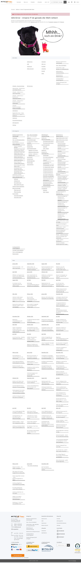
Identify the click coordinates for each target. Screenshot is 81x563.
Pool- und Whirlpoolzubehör (18, 139)
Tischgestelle (44, 188)
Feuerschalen (15, 193)
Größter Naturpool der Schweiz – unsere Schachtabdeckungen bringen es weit (32, 339)
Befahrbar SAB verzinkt (33, 152)
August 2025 (44, 263)
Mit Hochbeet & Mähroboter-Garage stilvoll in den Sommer (33, 432)
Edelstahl (45, 146)
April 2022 (44, 334)
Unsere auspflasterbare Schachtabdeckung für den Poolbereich (62, 388)
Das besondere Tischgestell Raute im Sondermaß (62, 343)
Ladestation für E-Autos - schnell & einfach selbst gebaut (32, 417)
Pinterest (62, 22)
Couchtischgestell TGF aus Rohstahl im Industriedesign (19, 386)
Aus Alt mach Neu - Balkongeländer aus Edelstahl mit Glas (60, 284)
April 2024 (58, 280)
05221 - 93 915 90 (18, 524)
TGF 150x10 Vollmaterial (48, 157)
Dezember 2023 (59, 294)
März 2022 (58, 334)
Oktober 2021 (15, 378)
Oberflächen (15, 110)
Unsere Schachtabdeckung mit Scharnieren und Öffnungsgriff (32, 387)
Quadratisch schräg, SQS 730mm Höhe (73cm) (19, 153)
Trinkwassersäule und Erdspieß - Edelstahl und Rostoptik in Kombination (47, 417)
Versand (26, 557)
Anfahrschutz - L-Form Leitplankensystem (61, 228)
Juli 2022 (58, 324)
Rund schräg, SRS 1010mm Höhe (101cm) (19, 162)
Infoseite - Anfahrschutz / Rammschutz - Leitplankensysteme (18, 97)
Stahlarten (15, 118)
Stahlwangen (46, 155)
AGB (28, 64)
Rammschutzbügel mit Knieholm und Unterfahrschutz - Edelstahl (62, 198)
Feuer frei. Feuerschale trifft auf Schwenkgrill (62, 405)
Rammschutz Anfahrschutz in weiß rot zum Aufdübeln (47, 320)
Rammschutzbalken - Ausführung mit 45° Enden (61, 243)
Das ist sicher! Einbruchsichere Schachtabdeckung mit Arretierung (32, 299)
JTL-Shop (74, 560)
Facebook (51, 22)
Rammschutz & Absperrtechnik (59, 75)
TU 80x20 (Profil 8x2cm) (48, 172)
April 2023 (15, 324)
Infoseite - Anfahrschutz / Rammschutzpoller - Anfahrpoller (18, 102)
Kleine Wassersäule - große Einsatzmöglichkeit (62, 461)
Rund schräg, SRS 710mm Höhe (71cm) (19, 166)
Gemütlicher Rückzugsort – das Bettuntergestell (62, 416)
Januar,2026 (15, 263)
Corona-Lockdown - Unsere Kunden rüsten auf (62, 421)
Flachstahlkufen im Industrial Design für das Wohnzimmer (18, 357)
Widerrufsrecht (30, 68)
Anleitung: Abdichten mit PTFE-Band (18, 492)
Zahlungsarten (16, 122)
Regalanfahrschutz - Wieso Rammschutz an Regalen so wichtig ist (18, 114)
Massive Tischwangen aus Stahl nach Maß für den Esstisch (61, 276)
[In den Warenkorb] (68, 545)
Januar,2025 (29, 271)
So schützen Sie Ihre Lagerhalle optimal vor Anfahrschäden (17, 284)
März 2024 (15, 294)
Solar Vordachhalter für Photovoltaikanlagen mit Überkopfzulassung (32, 276)
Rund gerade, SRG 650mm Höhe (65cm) (18, 172)
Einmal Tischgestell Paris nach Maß (61, 446)
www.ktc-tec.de (34, 22)
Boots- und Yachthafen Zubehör (32, 137)
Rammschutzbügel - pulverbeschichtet (62, 163)
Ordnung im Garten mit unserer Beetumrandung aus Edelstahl (48, 388)
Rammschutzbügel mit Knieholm (61, 174)
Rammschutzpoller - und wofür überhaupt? (18, 267)
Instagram (55, 22)
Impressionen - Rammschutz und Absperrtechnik (19, 89)
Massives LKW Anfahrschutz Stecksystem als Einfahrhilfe (47, 298)
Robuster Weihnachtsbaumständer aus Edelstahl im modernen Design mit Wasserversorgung (62, 311)
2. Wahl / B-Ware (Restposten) (59, 240)
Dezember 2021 (45, 352)
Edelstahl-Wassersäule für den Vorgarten (61, 412)
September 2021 (30, 378)
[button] (47, 2)
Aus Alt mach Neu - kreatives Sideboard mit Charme (19, 338)
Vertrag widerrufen (18, 555)
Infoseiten (44, 68)
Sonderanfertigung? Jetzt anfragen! (61, 83)
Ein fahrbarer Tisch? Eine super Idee (32, 426)
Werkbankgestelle (31, 160)
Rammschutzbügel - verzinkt (62, 166)
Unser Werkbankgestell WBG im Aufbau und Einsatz (19, 412)
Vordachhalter (30, 159)
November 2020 (45, 463)
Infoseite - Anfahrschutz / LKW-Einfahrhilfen (18, 92)
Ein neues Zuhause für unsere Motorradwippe (17, 488)
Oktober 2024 (44, 271)
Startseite (44, 61)
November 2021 (59, 352)
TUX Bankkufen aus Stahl (48, 165)
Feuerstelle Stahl (17, 197)
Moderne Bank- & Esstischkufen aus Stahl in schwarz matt (32, 363)
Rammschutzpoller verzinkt (62, 147)
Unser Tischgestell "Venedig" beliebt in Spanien (48, 343)
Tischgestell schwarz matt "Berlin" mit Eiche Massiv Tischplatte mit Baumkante (47, 329)
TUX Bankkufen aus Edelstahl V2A (47, 163)
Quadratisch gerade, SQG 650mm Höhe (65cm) (19, 159)
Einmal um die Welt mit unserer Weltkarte (32, 382)
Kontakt (43, 71)
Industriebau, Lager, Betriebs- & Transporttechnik (62, 68)
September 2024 (59, 271)
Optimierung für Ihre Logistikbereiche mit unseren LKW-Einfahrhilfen (48, 382)
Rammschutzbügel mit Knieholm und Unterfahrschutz (61, 193)
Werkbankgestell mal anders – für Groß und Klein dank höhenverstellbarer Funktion (19, 391)
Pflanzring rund (17, 190)
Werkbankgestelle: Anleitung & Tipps (62, 431)
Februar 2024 (30, 294)
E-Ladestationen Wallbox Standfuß (32, 142)
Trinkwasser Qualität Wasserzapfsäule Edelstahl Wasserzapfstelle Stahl (18, 176)
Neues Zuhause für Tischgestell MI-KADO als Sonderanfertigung (61, 367)
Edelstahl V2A (17, 181)
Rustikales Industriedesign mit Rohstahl (47, 362)
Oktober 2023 (30, 316)
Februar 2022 (15, 352)
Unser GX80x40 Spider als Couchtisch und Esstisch (47, 412)
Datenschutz (29, 61)
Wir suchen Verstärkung (33, 465)
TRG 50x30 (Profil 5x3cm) (48, 141)
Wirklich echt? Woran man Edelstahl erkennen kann (18, 382)
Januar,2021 (29, 463)
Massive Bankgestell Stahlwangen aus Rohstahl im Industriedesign (61, 357)
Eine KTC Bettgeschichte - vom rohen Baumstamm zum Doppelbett (62, 382)
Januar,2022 (29, 352)
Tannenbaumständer (46, 186)
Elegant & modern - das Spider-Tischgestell (18, 467)
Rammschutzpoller (60, 141)
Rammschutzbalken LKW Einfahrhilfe (61, 237)
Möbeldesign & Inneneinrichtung (60, 72)
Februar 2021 (15, 463)
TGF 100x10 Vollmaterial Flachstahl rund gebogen (48, 175)
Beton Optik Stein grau (19, 184)
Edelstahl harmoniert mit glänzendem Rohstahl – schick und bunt (61, 426)
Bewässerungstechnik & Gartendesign (61, 62)
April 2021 (44, 408)
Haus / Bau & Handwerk (61, 65)
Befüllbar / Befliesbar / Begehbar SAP (33, 154)
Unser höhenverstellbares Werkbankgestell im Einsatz (18, 362)
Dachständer (30, 157)
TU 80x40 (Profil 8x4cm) (48, 169)
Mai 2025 (58, 263)
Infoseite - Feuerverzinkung (18, 86)
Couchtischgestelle (46, 144)
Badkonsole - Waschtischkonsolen (46, 138)
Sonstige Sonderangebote (18, 250)
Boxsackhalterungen (31, 139)
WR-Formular (30, 86)
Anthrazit (16, 179)
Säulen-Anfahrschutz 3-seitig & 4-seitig (62, 221)
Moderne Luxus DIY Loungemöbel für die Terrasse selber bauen (61, 268)
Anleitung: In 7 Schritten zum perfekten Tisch (18, 503)
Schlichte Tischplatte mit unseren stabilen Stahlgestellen (61, 349)
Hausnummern (30, 164)
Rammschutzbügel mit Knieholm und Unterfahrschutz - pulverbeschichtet (62, 204)
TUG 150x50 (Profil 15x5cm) (47, 159)
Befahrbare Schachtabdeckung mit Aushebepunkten (17, 321)
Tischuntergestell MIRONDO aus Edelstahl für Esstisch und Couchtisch (62, 441)
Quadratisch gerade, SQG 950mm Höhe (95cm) (19, 156)
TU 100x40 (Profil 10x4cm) (48, 167)
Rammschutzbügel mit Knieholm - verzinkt (62, 184)
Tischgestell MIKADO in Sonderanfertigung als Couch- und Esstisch (61, 304)
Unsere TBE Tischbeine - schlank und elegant (32, 422)
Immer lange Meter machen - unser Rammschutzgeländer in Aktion (18, 478)
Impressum (29, 66)
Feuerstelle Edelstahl (18, 195)
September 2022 (45, 324)
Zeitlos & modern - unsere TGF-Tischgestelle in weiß (18, 422)
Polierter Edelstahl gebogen (18, 147)
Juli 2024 (29, 280)
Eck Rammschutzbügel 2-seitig (61, 224)
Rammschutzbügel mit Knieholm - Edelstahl (62, 177)
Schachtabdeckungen (31, 148)
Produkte (43, 66)
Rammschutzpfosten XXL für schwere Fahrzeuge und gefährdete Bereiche (48, 268)
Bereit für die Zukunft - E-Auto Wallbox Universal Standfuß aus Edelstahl (32, 357)
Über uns (43, 64)
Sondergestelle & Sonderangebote (59, 79)
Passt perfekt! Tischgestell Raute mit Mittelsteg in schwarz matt (32, 306)
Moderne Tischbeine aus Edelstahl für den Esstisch (32, 345)
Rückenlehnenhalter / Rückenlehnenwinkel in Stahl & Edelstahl (48, 183)
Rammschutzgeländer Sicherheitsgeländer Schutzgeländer (60, 232)
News (43, 73)
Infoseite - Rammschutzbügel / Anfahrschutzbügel (17, 107)
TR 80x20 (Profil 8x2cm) (48, 170)
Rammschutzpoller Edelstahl (62, 150)
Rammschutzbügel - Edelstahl (62, 160)
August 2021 (44, 378)
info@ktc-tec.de (17, 527)
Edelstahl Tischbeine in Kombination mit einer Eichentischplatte (61, 329)
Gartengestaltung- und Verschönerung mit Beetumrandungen (17, 417)
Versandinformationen (17, 120)
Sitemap (14, 125)
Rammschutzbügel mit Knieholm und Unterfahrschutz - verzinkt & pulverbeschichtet (62, 216)
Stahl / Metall (46, 148)
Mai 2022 (29, 334)
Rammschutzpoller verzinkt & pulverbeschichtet (62, 154)
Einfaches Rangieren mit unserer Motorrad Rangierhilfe (32, 374)
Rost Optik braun (17, 182)
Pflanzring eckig (17, 192)
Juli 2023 (58, 316)
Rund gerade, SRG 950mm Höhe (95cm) (18, 169)
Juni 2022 (14, 334)
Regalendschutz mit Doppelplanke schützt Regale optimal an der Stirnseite (48, 284)
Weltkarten (44, 150)
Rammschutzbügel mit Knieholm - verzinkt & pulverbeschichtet (62, 189)
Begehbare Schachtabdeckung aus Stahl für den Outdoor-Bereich (62, 338)
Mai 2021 (29, 408)
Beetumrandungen (17, 188)
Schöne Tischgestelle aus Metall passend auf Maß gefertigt (47, 338)
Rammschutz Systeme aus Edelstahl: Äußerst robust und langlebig (18, 306)
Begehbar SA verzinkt (33, 150)
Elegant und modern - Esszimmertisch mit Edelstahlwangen (17, 498)
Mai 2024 (43, 280)
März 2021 (58, 408)
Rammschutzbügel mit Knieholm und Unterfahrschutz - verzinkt (62, 209)
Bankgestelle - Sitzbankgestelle (45, 153)
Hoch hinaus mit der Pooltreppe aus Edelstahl (32, 412)
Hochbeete (15, 138)
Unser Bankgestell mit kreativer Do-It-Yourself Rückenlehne (61, 394)
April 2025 (15, 271)
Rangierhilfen (30, 146)
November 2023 (16, 316)
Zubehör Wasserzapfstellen (18, 186)
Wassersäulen (15, 253)
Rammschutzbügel (60, 157)
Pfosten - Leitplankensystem (62, 234)
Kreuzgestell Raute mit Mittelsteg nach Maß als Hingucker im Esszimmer (47, 367)
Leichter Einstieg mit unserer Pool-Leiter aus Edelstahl (19, 396)
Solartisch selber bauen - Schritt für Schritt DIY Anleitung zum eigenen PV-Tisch (18, 299)
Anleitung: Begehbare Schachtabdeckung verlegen (18, 483)
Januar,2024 (44, 294)
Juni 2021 (14, 408)
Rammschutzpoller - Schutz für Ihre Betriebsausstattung (62, 435)
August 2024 (15, 280)
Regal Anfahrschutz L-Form (62, 138)
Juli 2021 (58, 378)
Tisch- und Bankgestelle (18, 252)
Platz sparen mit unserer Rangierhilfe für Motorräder (18, 472)
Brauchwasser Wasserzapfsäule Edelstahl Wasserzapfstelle (18, 143)
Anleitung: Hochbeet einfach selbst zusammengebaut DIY (19, 426)
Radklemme (29, 144)
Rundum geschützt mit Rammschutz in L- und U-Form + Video (61, 400)
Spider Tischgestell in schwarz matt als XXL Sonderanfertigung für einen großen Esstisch (19, 329)
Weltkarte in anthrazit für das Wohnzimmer (61, 362)
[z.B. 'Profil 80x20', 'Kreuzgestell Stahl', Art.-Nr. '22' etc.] (65, 2)
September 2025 (30, 263)
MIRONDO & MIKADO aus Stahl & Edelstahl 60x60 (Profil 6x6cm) (48, 179)
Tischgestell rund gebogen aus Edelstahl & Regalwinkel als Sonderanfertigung (47, 357)
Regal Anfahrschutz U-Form (62, 139)
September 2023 (45, 316)
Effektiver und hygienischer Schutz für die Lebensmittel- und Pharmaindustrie (19, 276)
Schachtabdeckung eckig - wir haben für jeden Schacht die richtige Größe (33, 329)
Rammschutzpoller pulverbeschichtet (62, 144)
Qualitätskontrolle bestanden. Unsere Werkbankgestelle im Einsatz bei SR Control (48, 423)
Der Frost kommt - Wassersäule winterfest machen (47, 468)
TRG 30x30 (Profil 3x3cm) (48, 143)
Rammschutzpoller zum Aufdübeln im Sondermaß (18, 366)
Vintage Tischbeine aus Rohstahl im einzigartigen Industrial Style (61, 321)
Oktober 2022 (30, 324)
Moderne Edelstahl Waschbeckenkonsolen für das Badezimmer (61, 373)
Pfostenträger (30, 162)
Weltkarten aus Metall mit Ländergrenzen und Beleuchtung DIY (47, 276)
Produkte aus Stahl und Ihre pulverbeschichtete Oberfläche (33, 369)
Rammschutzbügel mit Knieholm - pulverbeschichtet (62, 181)
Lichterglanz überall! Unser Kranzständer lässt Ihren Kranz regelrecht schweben (62, 298)
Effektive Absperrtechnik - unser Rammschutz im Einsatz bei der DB (61, 290)
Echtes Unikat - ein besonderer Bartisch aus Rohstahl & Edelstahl (32, 268)
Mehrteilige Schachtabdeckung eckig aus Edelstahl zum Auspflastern (33, 284)
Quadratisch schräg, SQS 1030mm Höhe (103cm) (19, 150)
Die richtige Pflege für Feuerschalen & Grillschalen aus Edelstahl (62, 456)
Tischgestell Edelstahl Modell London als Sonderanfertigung (33, 321)
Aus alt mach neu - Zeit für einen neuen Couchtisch (61, 450)
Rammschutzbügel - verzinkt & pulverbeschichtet (62, 170)
